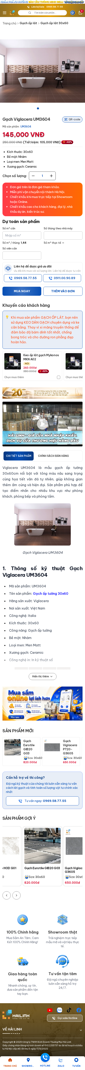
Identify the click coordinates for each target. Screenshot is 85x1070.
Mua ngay (22, 291)
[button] (42, 71)
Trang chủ (9, 23)
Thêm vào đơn (63, 291)
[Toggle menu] (4, 13)
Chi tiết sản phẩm (18, 455)
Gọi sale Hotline (67, 1018)
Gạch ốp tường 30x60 (50, 593)
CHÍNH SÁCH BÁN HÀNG (53, 455)
